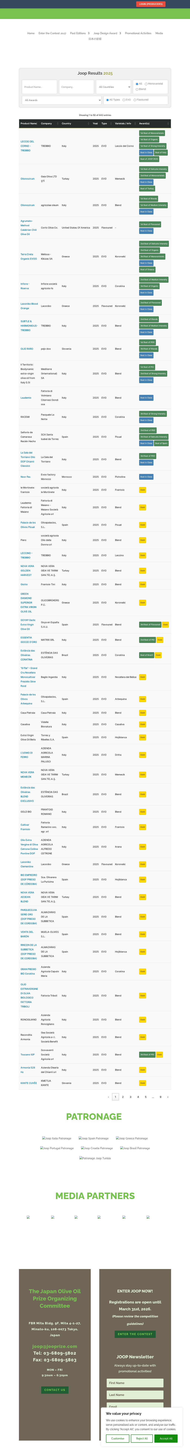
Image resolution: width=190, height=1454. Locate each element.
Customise (117, 1438)
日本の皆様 (95, 39)
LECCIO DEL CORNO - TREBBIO (27, 146)
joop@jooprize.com (54, 1346)
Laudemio (26, 397)
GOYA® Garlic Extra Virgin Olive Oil (28, 624)
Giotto (24, 584)
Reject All (142, 1438)
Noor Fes (25, 476)
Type (104, 123)
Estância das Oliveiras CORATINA (28, 655)
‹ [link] (108, 1096)
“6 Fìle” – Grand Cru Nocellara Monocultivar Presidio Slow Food (29, 677)
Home (31, 33)
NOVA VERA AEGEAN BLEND (27, 897)
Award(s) (144, 123)
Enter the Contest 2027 (52, 33)
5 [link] (146, 1096)
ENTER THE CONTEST (135, 1334)
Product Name (29, 123)
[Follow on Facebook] (166, 13)
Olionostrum (28, 178)
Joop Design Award (105, 33)
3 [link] (130, 1096)
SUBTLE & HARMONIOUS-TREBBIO (29, 326)
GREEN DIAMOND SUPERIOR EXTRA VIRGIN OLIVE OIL (28, 602)
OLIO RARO (27, 348)
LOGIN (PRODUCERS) (151, 4)
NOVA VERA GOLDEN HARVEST (27, 570)
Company (46, 123)
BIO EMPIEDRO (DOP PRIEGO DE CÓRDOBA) (29, 879)
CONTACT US (54, 1390)
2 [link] (123, 1096)
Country (66, 123)
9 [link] (160, 1096)
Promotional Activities (138, 33)
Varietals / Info (123, 123)
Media (159, 33)
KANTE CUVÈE (29, 1083)
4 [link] (138, 1096)
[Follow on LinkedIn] (184, 13)
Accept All (166, 1438)
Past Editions (78, 33)
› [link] (167, 1096)
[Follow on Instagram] (175, 13)
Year (95, 123)
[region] (142, 1427)
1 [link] (115, 1096)
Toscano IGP (28, 1054)
